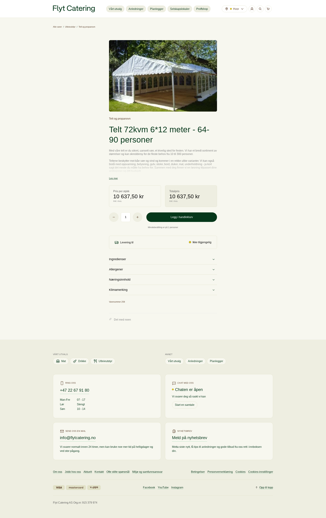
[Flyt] (74, 8)
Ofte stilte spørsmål (118, 471)
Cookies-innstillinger (260, 471)
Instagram (177, 487)
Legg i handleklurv (182, 217)
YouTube (163, 487)
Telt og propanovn (87, 27)
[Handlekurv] (268, 8)
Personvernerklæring (220, 471)
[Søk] (260, 8)
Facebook (149, 487)
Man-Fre (65, 399)
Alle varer (57, 27)
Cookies (241, 471)
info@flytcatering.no (78, 437)
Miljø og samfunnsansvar (147, 471)
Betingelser (198, 471)
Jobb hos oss (73, 471)
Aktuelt (88, 471)
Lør (62, 404)
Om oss (57, 471)
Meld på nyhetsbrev (189, 437)
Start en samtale (184, 404)
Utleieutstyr (70, 27)
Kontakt (99, 471)
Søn (62, 408)
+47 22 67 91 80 (74, 390)
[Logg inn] (252, 8)
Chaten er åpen (189, 389)
